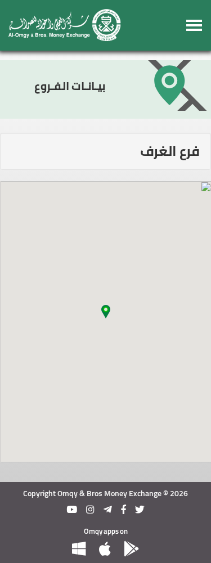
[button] (106, 315)
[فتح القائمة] (195, 25)
